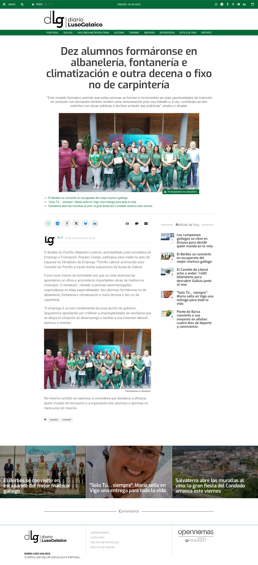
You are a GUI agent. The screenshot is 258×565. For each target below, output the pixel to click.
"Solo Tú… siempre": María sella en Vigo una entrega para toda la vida (92, 201)
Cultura (119, 32)
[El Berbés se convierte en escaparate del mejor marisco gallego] (167, 256)
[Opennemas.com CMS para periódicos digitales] (195, 536)
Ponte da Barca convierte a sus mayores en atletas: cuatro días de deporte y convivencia (194, 319)
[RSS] (42, 548)
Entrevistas (167, 32)
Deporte (206, 32)
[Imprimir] (127, 223)
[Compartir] (216, 4)
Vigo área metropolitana (93, 32)
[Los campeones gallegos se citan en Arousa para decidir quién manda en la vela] (167, 237)
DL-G (60, 237)
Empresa (149, 32)
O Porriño (66, 420)
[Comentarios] (137, 223)
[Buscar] (22, 4)
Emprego (54, 420)
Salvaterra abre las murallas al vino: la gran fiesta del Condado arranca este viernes (100, 206)
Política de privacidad (105, 542)
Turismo (134, 32)
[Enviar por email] (146, 223)
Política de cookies (103, 547)
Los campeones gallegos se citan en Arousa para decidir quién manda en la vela (195, 240)
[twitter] (37, 548)
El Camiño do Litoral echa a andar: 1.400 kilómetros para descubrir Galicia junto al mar (194, 277)
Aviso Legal (98, 537)
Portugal (53, 32)
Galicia (68, 32)
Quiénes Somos (100, 532)
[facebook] (32, 548)
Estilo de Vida (188, 32)
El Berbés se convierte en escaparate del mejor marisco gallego (88, 197)
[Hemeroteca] (252, 4)
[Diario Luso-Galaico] (73, 19)
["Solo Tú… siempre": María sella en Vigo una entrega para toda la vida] (167, 294)
